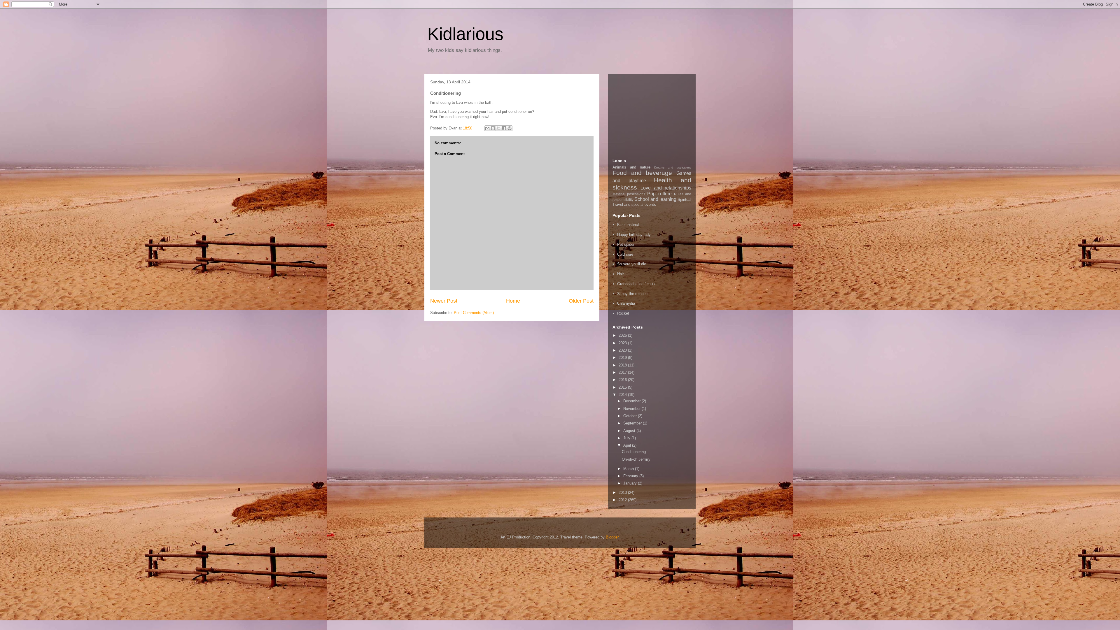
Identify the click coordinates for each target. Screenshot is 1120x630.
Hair (620, 274)
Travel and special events (634, 204)
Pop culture (659, 193)
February (631, 476)
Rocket (623, 313)
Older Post (581, 301)
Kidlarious (465, 34)
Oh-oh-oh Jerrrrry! (637, 459)
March (629, 468)
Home (513, 301)
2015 (623, 387)
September (633, 423)
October (630, 416)
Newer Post (443, 301)
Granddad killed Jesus (636, 284)
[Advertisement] (656, 114)
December (632, 401)
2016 (623, 380)
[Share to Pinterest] (509, 128)
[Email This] (487, 128)
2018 (623, 365)
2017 (623, 372)
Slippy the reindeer (633, 294)
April (627, 445)
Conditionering (634, 452)
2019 (623, 357)
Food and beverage (642, 172)
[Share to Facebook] (504, 128)
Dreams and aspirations (672, 167)
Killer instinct (628, 224)
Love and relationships (665, 187)
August (629, 431)
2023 (623, 343)
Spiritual (684, 199)
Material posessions (628, 194)
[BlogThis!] (493, 128)
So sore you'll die (631, 264)
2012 (623, 500)
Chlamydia (626, 303)
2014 (623, 394)
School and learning (655, 199)
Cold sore (625, 254)
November (632, 408)
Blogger (612, 537)
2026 (623, 335)
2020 (623, 350)
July (627, 438)
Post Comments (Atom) (474, 312)
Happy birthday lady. (634, 234)
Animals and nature (631, 167)
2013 (623, 492)
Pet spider (625, 244)
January (630, 483)
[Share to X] (498, 128)
